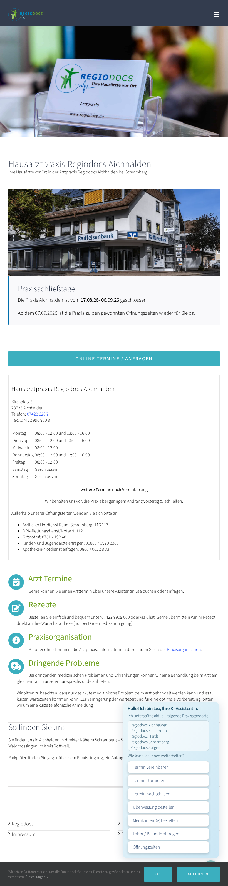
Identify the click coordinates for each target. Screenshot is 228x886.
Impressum (24, 834)
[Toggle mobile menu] (217, 14)
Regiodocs (23, 824)
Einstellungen (36, 876)
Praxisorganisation (184, 649)
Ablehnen (198, 874)
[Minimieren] (213, 707)
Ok (158, 874)
